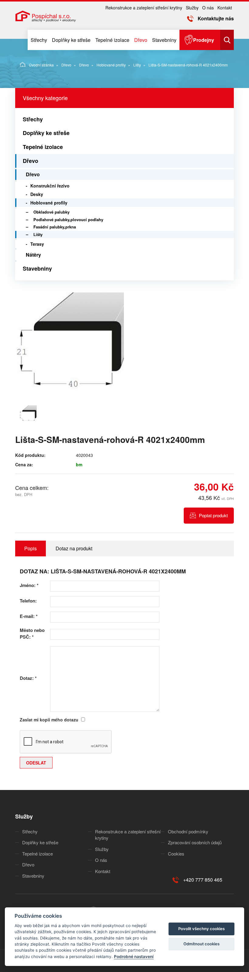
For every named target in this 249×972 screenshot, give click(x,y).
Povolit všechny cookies (201, 928)
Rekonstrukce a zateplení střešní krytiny (143, 8)
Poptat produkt (213, 515)
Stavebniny (164, 39)
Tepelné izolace (112, 39)
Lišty (137, 64)
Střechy (39, 39)
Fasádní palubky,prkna (54, 227)
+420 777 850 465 (202, 879)
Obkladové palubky (51, 212)
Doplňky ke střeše (71, 39)
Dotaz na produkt (74, 548)
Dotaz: (28, 678)
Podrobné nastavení (134, 956)
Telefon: (28, 601)
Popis (30, 548)
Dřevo (140, 39)
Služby (192, 8)
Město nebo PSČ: (32, 633)
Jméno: (29, 585)
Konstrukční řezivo (50, 186)
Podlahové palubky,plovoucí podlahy (68, 219)
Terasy (37, 244)
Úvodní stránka (41, 64)
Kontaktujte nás (216, 18)
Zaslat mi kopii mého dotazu (49, 720)
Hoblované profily (111, 64)
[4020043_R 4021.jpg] (69, 347)
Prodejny (203, 39)
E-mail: (29, 616)
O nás (208, 8)
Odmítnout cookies (201, 943)
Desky (36, 194)
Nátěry (33, 254)
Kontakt (224, 8)
